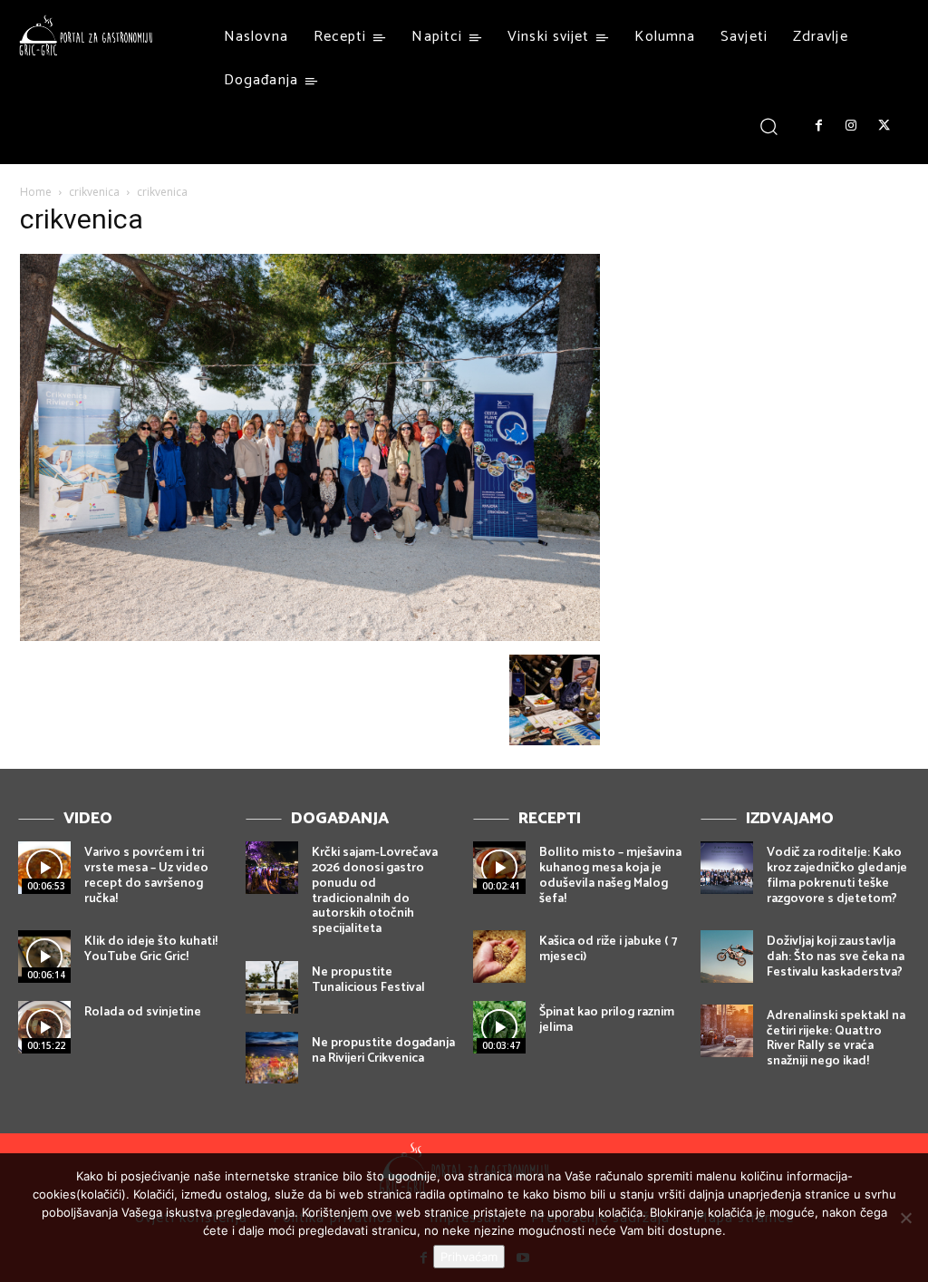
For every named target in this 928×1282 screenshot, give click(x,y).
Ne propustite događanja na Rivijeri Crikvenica (383, 1051)
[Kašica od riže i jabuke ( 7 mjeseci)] (499, 956)
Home (36, 191)
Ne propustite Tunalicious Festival (368, 980)
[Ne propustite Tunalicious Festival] (272, 987)
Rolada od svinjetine (142, 1012)
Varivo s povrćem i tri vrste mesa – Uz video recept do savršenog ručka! (146, 875)
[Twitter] (884, 126)
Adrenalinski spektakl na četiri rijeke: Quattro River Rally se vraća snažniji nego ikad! (836, 1038)
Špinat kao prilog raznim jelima (606, 1020)
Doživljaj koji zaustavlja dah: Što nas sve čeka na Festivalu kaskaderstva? (835, 957)
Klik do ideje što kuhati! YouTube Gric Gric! (151, 949)
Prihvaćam (469, 1256)
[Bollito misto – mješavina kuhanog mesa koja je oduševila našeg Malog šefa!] (499, 867)
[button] (769, 126)
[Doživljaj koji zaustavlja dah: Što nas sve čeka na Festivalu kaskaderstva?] (727, 956)
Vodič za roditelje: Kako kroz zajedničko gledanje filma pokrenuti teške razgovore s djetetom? (837, 875)
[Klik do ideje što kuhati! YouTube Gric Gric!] (44, 956)
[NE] (905, 1218)
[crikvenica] (310, 636)
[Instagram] (851, 126)
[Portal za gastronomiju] (86, 35)
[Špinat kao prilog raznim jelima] (499, 1027)
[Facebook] (818, 126)
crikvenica (94, 191)
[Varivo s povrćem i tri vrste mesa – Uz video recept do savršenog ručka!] (44, 867)
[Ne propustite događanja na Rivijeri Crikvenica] (272, 1058)
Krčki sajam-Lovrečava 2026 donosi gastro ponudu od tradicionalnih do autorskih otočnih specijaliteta (375, 890)
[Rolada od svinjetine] (44, 1027)
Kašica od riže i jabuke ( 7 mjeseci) (608, 949)
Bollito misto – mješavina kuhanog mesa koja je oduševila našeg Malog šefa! (610, 875)
